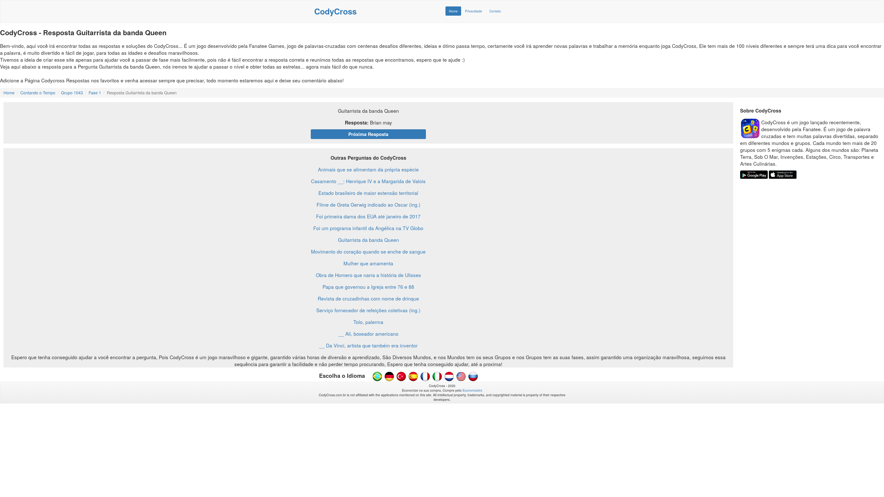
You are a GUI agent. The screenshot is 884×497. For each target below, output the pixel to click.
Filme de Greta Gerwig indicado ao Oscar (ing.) (368, 204)
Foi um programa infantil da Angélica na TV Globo (368, 228)
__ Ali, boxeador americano (368, 333)
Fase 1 (95, 92)
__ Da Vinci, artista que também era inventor (368, 345)
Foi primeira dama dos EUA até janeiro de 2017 (368, 216)
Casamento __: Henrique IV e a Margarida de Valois (368, 181)
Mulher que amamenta (368, 263)
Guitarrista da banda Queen (368, 239)
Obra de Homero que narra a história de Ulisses (368, 275)
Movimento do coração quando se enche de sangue (368, 251)
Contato (495, 11)
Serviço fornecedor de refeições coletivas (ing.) (368, 310)
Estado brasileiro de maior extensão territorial (368, 192)
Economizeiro (472, 390)
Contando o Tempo (37, 92)
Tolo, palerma (368, 321)
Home (453, 11)
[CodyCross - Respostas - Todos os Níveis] (377, 376)
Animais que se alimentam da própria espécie (368, 169)
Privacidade (473, 11)
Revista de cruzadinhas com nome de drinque (368, 298)
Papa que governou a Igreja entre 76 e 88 (368, 286)
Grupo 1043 (72, 92)
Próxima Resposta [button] (368, 134)
